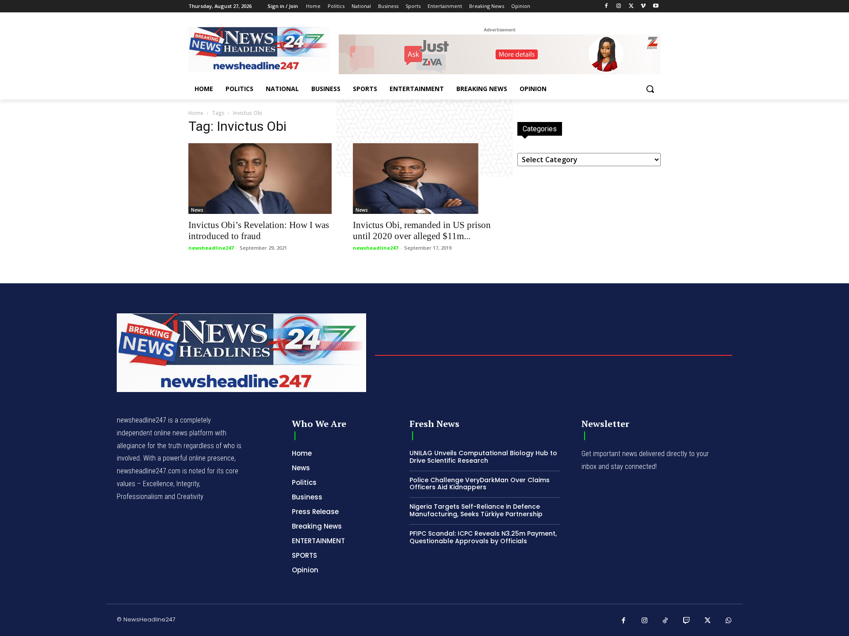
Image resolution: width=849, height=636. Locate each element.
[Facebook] (606, 6)
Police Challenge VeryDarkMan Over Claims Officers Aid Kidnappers (479, 484)
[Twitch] (686, 621)
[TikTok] (665, 621)
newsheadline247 (210, 247)
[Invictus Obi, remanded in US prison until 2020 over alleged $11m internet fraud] (424, 178)
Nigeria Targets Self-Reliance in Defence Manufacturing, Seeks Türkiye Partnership (476, 510)
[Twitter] (631, 6)
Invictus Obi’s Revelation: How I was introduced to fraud (258, 230)
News (197, 210)
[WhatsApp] (728, 621)
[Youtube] (655, 6)
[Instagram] (619, 6)
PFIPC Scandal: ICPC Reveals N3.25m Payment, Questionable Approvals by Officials (483, 537)
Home (195, 113)
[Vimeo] (643, 6)
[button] (650, 88)
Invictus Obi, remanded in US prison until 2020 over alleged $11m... (422, 230)
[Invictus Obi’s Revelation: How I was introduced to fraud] (260, 178)
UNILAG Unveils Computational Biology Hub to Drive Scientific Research (483, 457)
